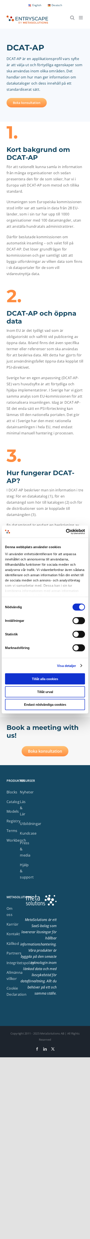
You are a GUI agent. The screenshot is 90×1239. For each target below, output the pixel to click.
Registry (13, 821)
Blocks (12, 792)
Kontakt (13, 933)
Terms (12, 830)
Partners (14, 953)
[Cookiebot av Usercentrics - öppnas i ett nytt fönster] (66, 531)
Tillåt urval (45, 691)
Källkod (13, 943)
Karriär (13, 924)
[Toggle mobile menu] (81, 17)
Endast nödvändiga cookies (45, 704)
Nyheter (27, 792)
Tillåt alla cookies (45, 679)
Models (13, 811)
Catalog (13, 801)
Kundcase (28, 833)
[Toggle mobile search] (72, 17)
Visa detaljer (66, 665)
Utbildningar (30, 823)
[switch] (79, 620)
